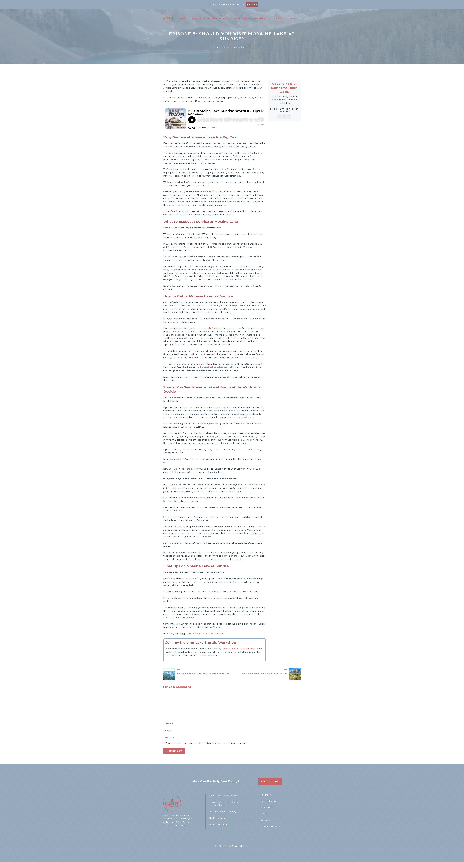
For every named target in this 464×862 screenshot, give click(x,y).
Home (183, 18)
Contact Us (270, 781)
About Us (264, 814)
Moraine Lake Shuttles (209, 328)
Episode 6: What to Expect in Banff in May (264, 673)
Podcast (278, 18)
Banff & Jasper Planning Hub (209, 18)
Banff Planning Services (250, 18)
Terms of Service (268, 801)
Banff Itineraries (217, 818)
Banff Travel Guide (218, 824)
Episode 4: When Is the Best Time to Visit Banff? (203, 673)
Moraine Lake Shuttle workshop (238, 649)
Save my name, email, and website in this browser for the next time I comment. (207, 743)
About (292, 18)
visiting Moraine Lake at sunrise (209, 633)
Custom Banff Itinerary (224, 811)
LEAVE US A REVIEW (270, 826)
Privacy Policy (267, 807)
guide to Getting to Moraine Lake (215, 367)
